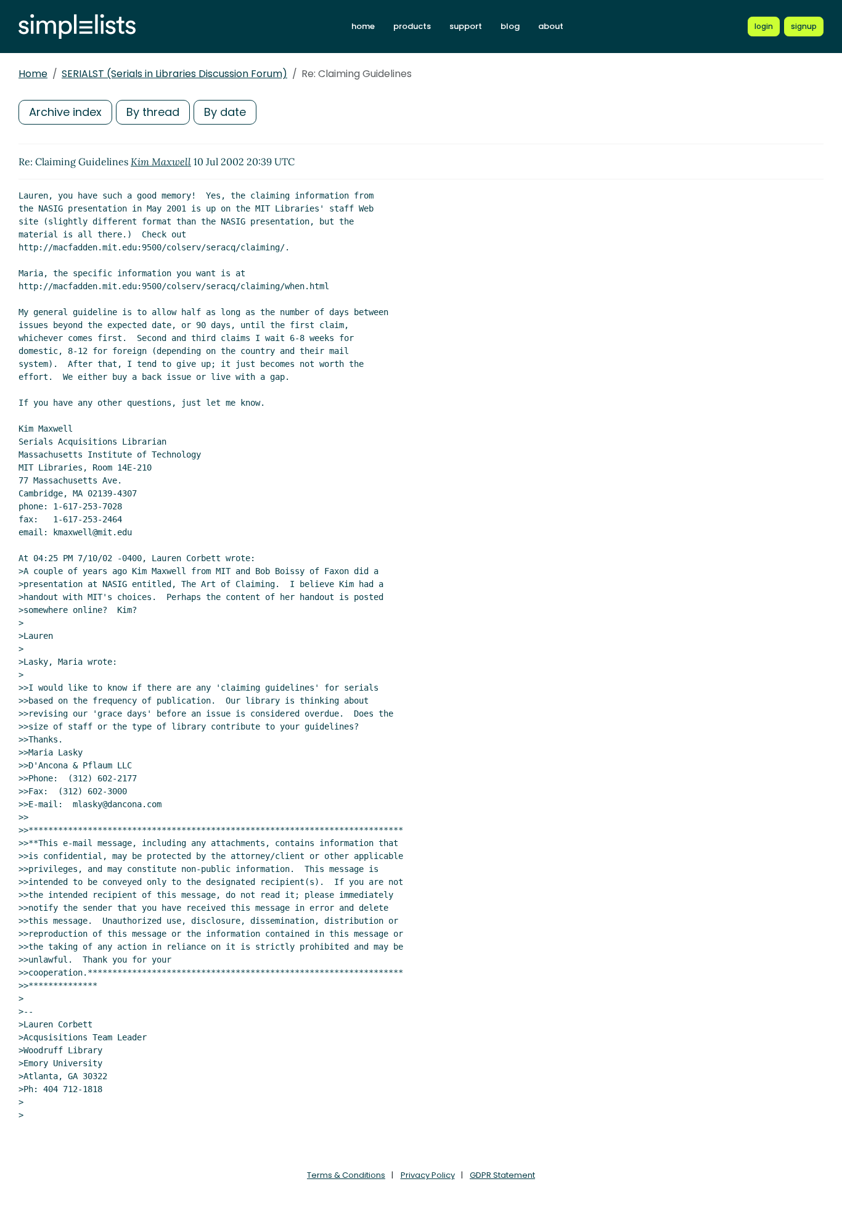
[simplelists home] (77, 26)
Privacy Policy (428, 1175)
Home (32, 74)
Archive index (65, 112)
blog (510, 26)
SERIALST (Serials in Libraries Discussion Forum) (174, 74)
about (550, 26)
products (412, 26)
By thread (152, 112)
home (363, 26)
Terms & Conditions (346, 1175)
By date (225, 112)
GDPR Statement (502, 1175)
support (465, 26)
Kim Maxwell (161, 161)
